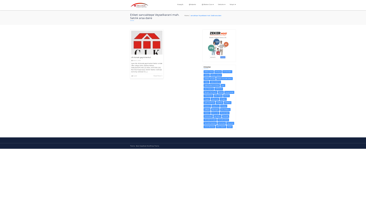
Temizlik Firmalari (210, 120)
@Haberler (192, 4)
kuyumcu (215, 106)
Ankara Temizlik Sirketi (224, 78)
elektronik (215, 99)
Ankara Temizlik (210, 78)
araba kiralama (215, 82)
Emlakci (223, 99)
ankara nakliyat (216, 75)
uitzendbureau (209, 127)
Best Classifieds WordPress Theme (147, 146)
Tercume (230, 123)
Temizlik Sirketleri (210, 123)
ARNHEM (218, 89)
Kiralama (227, 102)
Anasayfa (180, 4)
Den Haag (218, 96)
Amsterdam (227, 72)
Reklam (207, 113)
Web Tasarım (221, 127)
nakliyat (207, 109)
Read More (157, 76)
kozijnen (207, 106)
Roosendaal (225, 113)
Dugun (207, 99)
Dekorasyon (208, 96)
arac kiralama (209, 89)
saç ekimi (217, 116)
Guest (135, 76)
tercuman (221, 123)
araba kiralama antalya (212, 85)
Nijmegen (215, 109)
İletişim (232, 4)
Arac (222, 85)
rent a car (215, 113)
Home (186, 15)
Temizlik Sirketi (223, 120)
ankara (207, 75)
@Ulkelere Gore (207, 4)
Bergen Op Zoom (210, 92)
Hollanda (219, 102)
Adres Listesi (209, 72)
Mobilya (223, 106)
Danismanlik (229, 92)
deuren (226, 96)
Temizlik (225, 116)
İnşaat (230, 127)
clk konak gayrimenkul (141, 57)
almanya (218, 72)
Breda (221, 92)
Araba (206, 82)
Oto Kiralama (225, 109)
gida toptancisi (209, 102)
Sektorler (221, 4)
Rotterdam (208, 116)
